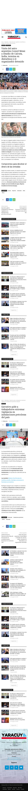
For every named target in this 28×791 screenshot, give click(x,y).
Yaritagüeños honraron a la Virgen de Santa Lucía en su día (21, 210)
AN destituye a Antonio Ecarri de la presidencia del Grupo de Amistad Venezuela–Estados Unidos (18, 303)
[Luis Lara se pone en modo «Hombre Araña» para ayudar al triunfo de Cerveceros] (5, 263)
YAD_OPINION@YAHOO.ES (14, 758)
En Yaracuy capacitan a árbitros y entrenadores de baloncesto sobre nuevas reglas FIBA (18, 246)
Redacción (5, 65)
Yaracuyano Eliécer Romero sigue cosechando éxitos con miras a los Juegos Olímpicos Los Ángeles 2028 (18, 255)
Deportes (6, 42)
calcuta (9, 190)
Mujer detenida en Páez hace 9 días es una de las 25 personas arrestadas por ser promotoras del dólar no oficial (18, 320)
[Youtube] (21, 768)
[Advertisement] (14, 14)
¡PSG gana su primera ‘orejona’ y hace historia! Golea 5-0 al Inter (18, 328)
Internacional (8, 45)
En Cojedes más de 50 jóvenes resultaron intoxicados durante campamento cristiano (18, 295)
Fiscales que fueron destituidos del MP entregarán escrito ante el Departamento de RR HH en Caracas (18, 337)
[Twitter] (10, 69)
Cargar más (13, 310)
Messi (3, 192)
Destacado (19, 190)
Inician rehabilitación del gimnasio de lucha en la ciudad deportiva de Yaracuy (17, 232)
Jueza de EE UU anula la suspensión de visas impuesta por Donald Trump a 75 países (17, 287)
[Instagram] (12, 768)
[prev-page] (2, 269)
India (24, 190)
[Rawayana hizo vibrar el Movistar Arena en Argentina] (5, 389)
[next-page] (5, 269)
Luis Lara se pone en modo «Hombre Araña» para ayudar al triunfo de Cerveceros (18, 263)
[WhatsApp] (14, 69)
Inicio (2, 42)
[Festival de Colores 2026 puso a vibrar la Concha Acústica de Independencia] (5, 224)
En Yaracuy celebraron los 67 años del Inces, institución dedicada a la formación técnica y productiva (18, 279)
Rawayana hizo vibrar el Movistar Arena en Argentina (17, 388)
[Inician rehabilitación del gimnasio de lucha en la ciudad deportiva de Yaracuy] (5, 232)
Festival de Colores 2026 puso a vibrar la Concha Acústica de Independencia (17, 224)
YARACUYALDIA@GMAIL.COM (14, 759)
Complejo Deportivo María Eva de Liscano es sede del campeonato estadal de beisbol (17, 239)
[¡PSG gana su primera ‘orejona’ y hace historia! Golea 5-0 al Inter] (5, 329)
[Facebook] (7, 69)
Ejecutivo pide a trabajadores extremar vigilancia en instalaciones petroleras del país (7, 211)
